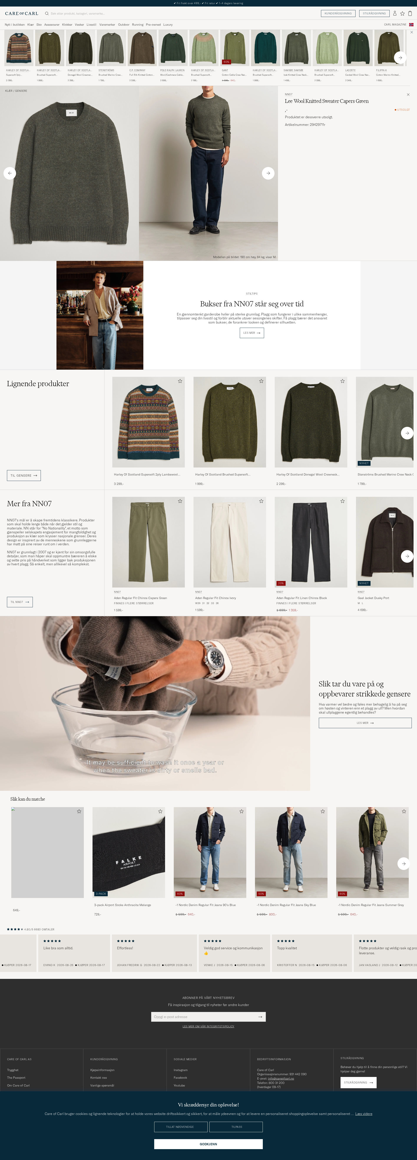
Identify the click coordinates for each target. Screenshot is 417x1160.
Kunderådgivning (338, 13)
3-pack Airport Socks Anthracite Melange (122, 905)
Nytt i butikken (15, 25)
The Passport (16, 1078)
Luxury (167, 25)
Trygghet (12, 1070)
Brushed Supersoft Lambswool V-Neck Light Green (326, 75)
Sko (39, 25)
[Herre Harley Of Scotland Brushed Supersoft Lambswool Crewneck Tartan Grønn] (265, 48)
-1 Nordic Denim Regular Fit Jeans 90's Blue (205, 905)
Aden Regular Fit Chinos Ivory (215, 598)
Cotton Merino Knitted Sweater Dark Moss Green (389, 75)
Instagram (181, 1070)
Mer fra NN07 (29, 503)
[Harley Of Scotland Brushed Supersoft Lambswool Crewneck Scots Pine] (230, 470)
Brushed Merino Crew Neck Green (110, 75)
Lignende (38, 383)
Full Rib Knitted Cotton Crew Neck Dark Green (141, 75)
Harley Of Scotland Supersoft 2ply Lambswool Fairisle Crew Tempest (146, 474)
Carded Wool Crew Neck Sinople (357, 75)
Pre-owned (153, 25)
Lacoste (350, 70)
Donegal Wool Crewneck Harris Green (80, 75)
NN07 (289, 94)
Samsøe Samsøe (293, 70)
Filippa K (381, 70)
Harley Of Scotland (18, 71)
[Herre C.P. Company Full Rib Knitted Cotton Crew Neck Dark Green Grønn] (142, 48)
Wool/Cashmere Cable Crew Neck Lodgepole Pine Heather (171, 75)
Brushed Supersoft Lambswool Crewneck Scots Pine (47, 75)
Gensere (21, 90)
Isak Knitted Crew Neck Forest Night (295, 75)
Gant (225, 70)
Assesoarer (52, 25)
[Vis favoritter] (402, 13)
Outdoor (123, 25)
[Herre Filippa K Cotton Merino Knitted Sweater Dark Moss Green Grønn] (389, 48)
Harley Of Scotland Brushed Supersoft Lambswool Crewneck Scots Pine (221, 474)
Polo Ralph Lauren (172, 70)
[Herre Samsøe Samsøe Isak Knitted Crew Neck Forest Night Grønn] (296, 48)
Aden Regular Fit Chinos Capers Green (140, 598)
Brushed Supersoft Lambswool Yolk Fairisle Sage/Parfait (203, 75)
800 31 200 (277, 1083)
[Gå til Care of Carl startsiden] (21, 13)
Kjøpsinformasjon (102, 1070)
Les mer (249, 332)
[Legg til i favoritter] (179, 382)
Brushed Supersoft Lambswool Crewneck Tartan (263, 75)
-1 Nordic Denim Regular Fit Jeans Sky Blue (286, 905)
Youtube (179, 1085)
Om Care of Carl (18, 1085)
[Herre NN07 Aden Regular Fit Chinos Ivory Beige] (230, 542)
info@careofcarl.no (281, 1078)
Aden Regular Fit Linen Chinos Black (301, 598)
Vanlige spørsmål (102, 1085)
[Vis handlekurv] (410, 13)
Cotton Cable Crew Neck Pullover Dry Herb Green (234, 75)
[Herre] (47, 852)
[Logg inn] (394, 13)
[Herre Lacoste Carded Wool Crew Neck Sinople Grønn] (358, 48)
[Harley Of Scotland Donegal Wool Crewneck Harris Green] (311, 470)
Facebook (180, 1078)
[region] (208, 953)
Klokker (67, 25)
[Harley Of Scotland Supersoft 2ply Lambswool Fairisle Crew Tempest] (148, 470)
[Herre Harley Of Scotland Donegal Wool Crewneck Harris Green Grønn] (80, 48)
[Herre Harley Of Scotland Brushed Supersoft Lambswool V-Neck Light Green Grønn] (327, 48)
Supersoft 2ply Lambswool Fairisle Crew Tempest (18, 75)
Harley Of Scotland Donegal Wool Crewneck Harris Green (306, 474)
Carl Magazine (395, 24)
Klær (30, 25)
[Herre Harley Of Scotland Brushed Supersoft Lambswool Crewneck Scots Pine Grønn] (49, 48)
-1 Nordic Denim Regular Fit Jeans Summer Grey (371, 905)
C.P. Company (137, 70)
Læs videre (363, 1114)
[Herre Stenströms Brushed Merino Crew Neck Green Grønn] (111, 48)
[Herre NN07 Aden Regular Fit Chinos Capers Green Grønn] (148, 542)
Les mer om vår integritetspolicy (208, 1026)
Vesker (79, 25)
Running (137, 25)
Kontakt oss (98, 1078)
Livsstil (91, 25)
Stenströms (106, 70)
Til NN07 (17, 602)
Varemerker (107, 25)
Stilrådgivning (374, 13)
